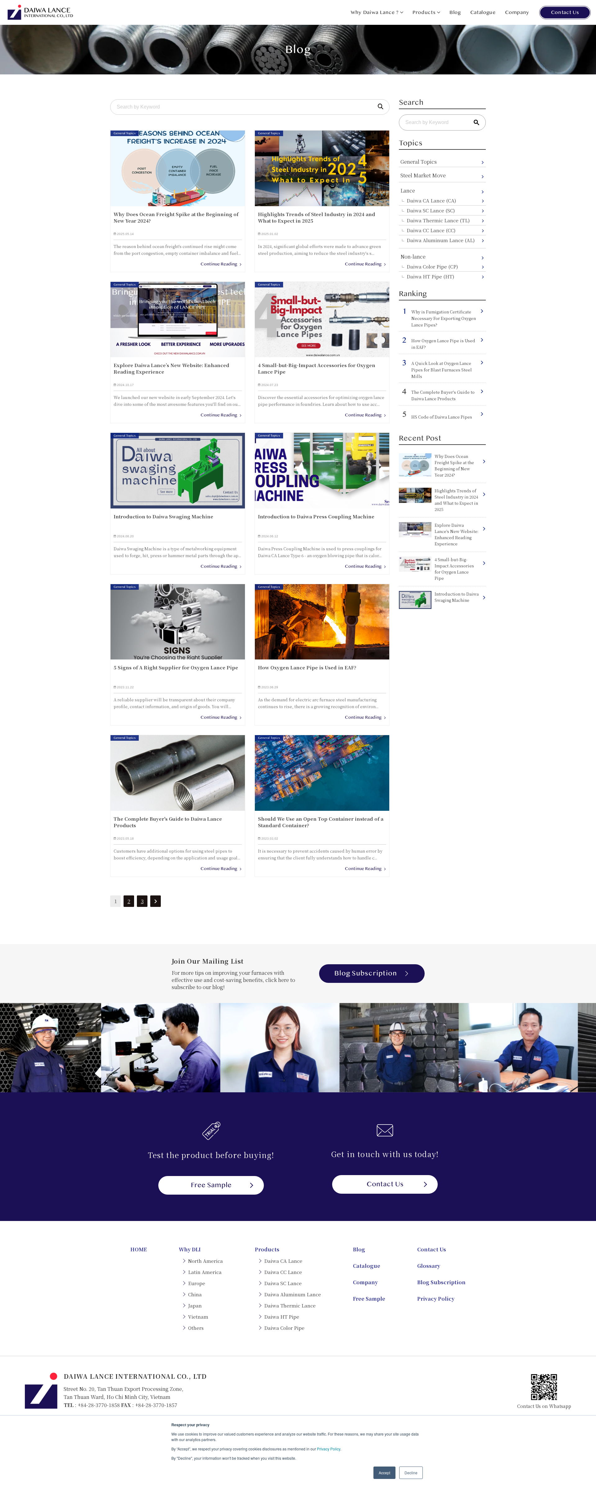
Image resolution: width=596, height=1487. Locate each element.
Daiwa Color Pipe (284, 1328)
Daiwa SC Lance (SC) (431, 210)
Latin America (205, 1272)
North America (205, 1261)
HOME (138, 1249)
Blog (455, 12)
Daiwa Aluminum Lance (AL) (441, 240)
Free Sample (211, 1185)
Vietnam (198, 1316)
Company (517, 12)
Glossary (428, 1265)
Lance (407, 190)
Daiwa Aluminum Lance (292, 1294)
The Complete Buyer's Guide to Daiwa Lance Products (443, 395)
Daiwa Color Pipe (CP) (432, 266)
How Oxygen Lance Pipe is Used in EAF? (443, 344)
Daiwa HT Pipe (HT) (430, 276)
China (195, 1294)
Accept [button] (384, 1472)
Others (196, 1328)
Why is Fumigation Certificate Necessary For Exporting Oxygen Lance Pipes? (443, 318)
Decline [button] (411, 1472)
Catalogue (483, 12)
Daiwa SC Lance (283, 1283)
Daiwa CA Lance (283, 1261)
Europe (196, 1283)
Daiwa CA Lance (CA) (431, 200)
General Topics (418, 161)
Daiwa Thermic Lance (290, 1305)
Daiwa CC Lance (283, 1272)
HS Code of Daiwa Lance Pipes (441, 417)
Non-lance (413, 256)
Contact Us (565, 12)
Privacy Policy (328, 1448)
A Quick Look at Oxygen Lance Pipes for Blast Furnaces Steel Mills (441, 369)
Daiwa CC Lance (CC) (431, 230)
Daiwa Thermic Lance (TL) (438, 220)
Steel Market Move (423, 175)
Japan (195, 1305)
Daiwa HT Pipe (281, 1316)
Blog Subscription (365, 973)
